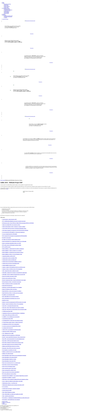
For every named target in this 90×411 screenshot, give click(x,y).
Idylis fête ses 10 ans (5, 300)
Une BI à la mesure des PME (6, 390)
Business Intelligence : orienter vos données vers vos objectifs (11, 250)
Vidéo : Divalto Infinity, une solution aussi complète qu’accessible (12, 394)
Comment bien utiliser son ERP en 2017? (8, 256)
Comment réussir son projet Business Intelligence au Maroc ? (12, 261)
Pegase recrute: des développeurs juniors (8, 366)
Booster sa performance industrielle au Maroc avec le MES (11, 243)
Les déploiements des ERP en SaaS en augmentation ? (10, 324)
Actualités (3, 180)
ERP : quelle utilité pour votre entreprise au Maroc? (10, 296)
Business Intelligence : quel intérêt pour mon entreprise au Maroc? (12, 252)
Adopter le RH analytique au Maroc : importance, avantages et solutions (13, 226)
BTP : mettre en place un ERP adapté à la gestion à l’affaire (11, 245)
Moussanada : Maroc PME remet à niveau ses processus (11, 348)
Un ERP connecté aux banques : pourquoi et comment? (11, 388)
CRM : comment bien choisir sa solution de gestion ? (10, 270)
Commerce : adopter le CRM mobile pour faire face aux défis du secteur (13, 267)
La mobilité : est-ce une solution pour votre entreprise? (11, 316)
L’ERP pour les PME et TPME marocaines (9, 331)
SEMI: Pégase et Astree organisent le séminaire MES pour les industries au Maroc (15, 379)
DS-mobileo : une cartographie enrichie (8, 294)
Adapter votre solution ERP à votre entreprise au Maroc (11, 224)
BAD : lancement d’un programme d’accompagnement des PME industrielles (14, 235)
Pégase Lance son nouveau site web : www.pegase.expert (11, 362)
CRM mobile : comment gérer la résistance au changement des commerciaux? (14, 272)
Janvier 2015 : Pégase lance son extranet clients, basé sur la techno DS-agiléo (14, 309)
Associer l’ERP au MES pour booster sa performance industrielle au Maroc (14, 228)
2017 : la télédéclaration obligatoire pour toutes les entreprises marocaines (14, 221)
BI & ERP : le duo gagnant (6, 237)
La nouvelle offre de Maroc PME (7, 318)
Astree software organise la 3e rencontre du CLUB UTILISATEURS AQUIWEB (15, 230)
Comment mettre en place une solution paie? (9, 259)
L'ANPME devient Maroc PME (7, 311)
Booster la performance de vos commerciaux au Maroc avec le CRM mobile (14, 241)
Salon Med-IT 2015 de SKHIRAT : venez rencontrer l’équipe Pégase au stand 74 (15, 375)
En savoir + (32, 33)
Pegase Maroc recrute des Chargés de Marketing (10, 364)
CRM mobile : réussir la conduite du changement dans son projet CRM (13, 274)
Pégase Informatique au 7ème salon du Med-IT (9, 357)
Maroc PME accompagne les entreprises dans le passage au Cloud (12, 342)
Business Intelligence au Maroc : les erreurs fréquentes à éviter (12, 254)
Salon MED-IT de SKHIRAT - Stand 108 (8, 377)
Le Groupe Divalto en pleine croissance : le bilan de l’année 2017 (12, 322)
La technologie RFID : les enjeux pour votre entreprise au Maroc (12, 320)
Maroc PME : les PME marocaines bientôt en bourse (10, 340)
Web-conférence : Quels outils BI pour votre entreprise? (11, 399)
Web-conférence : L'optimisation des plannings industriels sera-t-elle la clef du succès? (15, 397)
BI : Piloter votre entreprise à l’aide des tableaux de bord (11, 239)
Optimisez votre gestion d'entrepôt (7, 353)
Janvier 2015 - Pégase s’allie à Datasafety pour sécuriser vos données (13, 307)
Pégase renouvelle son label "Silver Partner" (9, 368)
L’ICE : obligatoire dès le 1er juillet (7, 333)
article (7, 188)
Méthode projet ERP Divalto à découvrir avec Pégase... (11, 346)
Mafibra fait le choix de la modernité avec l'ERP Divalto (11, 335)
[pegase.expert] (30, 20)
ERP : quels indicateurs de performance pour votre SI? (11, 298)
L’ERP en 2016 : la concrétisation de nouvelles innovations (11, 329)
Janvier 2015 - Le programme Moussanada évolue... (10, 305)
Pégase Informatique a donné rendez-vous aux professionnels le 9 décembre (14, 355)
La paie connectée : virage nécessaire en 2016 (9, 219)
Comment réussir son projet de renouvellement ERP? (10, 263)
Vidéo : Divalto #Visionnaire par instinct (8, 392)
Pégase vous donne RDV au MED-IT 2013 (9, 370)
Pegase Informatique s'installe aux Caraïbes (9, 359)
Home (1, 180)
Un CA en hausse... (5, 386)
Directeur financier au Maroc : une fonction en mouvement (11, 281)
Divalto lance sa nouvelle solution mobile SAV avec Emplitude (12, 287)
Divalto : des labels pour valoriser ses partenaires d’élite (11, 283)
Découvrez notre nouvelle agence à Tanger (9, 278)
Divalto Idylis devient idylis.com (7, 285)
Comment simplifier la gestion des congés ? (9, 265)
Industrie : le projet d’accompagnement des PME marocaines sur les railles (14, 302)
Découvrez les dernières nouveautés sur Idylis (9, 276)
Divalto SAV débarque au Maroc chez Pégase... (9, 289)
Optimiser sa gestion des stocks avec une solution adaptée (11, 351)
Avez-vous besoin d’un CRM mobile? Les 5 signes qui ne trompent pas (13, 232)
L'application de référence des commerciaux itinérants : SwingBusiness (13, 313)
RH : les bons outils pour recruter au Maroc (9, 373)
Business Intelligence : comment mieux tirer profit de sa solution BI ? (13, 248)
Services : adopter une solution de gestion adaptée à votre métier (12, 381)
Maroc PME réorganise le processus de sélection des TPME (11, 344)
